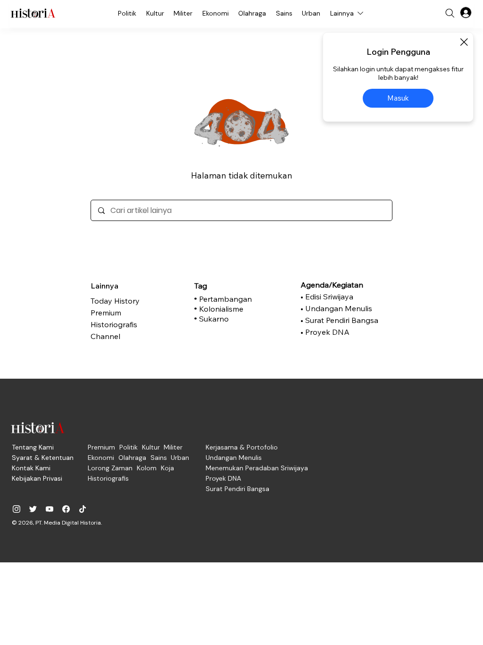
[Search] (450, 13)
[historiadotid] (16, 509)
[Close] (464, 42)
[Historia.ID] (33, 13)
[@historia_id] (33, 509)
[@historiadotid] (49, 509)
